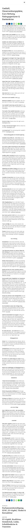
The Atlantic (5, 108)
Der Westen (5, 90)
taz (14, 94)
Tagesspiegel (22, 266)
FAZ (13, 247)
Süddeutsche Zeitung (17, 78)
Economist (21, 102)
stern (3, 174)
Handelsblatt (23, 143)
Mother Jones (13, 496)
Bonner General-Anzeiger (8, 199)
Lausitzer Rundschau (16, 212)
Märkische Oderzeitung (7, 228)
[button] (7, 24)
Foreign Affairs (12, 118)
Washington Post (6, 122)
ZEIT (16, 38)
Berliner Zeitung (15, 55)
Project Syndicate (21, 404)
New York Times (11, 489)
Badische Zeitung (6, 275)
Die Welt (8, 47)
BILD (19, 97)
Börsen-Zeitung (12, 355)
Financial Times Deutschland (15, 31)
